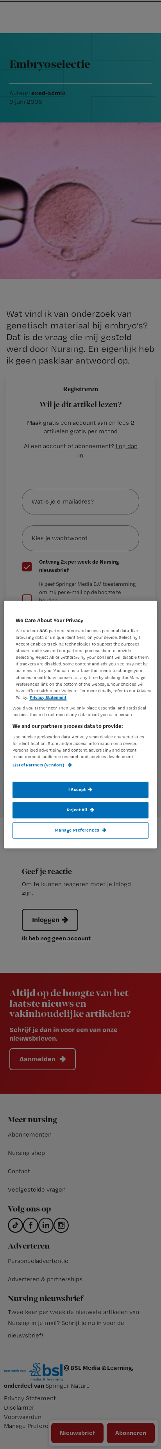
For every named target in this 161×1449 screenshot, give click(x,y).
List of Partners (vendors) (39, 765)
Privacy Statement (48, 697)
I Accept (77, 789)
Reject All (77, 809)
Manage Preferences (77, 830)
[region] (80, 724)
